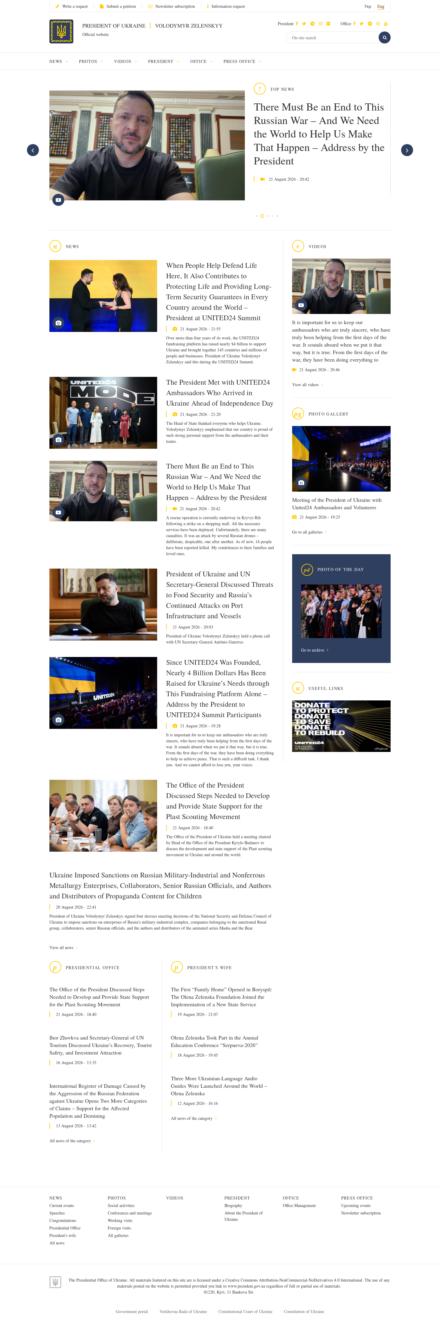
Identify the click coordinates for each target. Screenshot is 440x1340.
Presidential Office (65, 1228)
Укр (367, 6)
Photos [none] (89, 61)
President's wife (62, 1235)
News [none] (56, 61)
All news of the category (70, 1140)
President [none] (161, 61)
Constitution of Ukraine (304, 1311)
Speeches (57, 1213)
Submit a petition (121, 6)
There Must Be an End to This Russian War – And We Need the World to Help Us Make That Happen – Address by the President (319, 133)
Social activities (121, 1205)
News (55, 1198)
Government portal (132, 1311)
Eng (380, 6)
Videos (174, 1198)
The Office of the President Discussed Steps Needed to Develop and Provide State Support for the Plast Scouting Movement (218, 800)
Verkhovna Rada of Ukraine (183, 1311)
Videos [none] (123, 61)
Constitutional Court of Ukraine (245, 1311)
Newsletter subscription (175, 6)
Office (291, 1198)
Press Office (357, 1198)
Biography (233, 1205)
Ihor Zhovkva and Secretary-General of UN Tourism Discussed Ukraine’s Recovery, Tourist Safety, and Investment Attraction (100, 1045)
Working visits (120, 1220)
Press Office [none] (240, 61)
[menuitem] (61, 61)
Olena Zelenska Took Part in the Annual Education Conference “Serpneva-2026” (214, 1041)
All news (56, 1243)
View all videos (306, 384)
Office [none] (199, 61)
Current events (61, 1205)
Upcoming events (356, 1205)
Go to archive (313, 650)
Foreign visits (119, 1228)
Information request (228, 6)
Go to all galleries (308, 532)
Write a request (75, 6)
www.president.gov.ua (247, 1286)
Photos (117, 1198)
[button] (305, 23)
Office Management (299, 1205)
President (237, 1198)
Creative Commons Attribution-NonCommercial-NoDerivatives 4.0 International (293, 1280)
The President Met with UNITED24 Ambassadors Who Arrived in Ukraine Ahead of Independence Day (220, 392)
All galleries (118, 1235)
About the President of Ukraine (243, 1216)
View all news (62, 947)
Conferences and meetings (130, 1213)
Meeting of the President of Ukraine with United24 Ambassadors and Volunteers (337, 503)
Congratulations (62, 1220)
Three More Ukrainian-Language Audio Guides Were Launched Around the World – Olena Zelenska (219, 1086)
